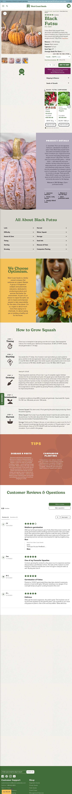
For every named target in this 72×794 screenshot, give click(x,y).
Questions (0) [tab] (14, 517)
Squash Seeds (56, 11)
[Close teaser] (12, 789)
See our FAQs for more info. (58, 72)
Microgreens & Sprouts (36, 793)
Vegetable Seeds (48, 11)
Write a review (59, 504)
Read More (65, 38)
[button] (69, 6)
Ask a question (59, 508)
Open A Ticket (5, 788)
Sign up (30, 772)
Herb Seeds (33, 788)
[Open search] (57, 517)
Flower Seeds (33, 785)
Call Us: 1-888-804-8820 (8, 785)
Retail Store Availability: (50, 60)
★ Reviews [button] (2, 399)
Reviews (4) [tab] (5, 517)
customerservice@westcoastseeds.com (13, 783)
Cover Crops (33, 790)
